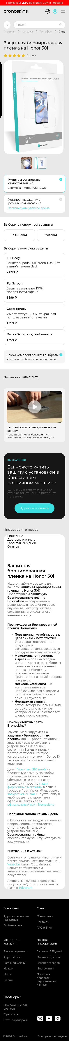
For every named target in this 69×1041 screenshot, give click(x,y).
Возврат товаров (48, 963)
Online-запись (13, 925)
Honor (8, 974)
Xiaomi (8, 980)
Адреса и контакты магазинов (16, 918)
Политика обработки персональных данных (46, 980)
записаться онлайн (22, 794)
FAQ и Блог (44, 927)
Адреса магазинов (34, 508)
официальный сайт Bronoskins (30, 804)
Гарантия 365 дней (49, 951)
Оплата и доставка (49, 957)
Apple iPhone (12, 957)
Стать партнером (15, 1020)
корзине (57, 2)
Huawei (8, 968)
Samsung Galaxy (14, 963)
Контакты (43, 922)
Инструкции (45, 968)
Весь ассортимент (16, 951)
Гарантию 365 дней (31, 769)
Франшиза (11, 1014)
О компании (45, 916)
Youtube (13, 864)
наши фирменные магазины (27, 785)
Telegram (26, 887)
